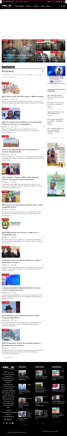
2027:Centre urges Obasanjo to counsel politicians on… (23, 378)
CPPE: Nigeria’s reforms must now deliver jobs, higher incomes (42, 60)
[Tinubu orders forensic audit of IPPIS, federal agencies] (55, 386)
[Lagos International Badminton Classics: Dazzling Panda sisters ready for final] (39, 399)
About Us (26, 1)
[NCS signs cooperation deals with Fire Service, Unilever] (19, 51)
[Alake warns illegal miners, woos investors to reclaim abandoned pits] (11, 141)
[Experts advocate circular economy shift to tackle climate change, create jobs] (57, 45)
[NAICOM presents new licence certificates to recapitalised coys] (11, 224)
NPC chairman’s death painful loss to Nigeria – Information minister (55, 121)
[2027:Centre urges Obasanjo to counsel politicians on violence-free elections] (22, 373)
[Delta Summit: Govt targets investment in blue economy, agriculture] (11, 307)
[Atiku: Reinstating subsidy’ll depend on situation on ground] (55, 373)
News (17, 1)
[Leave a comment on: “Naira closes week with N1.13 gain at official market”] (43, 99)
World (43, 6)
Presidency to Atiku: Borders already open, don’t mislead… (58, 415)
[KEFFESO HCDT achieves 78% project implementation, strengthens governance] (39, 385)
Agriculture (16, 74)
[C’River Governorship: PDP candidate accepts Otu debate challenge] (22, 386)
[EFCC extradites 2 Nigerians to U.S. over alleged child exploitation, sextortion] (55, 398)
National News (19, 6)
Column (4, 77)
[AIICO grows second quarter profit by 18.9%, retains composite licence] (11, 196)
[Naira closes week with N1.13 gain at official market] (11, 88)
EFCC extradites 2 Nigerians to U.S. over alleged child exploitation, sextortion (55, 130)
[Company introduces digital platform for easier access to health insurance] (11, 279)
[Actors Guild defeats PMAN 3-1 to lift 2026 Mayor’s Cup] (39, 412)
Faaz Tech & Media (54, 431)
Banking (30, 74)
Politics (28, 6)
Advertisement (6, 74)
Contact (21, 1)
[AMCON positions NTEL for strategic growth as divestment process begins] (11, 335)
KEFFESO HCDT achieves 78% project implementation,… (40, 390)
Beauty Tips (37, 74)
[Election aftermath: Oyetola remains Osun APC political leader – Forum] (22, 400)
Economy (36, 6)
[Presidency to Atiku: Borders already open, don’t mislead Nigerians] (55, 410)
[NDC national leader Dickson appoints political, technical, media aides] (22, 414)
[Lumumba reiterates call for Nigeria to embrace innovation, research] (11, 252)
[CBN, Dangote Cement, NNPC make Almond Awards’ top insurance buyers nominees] (11, 169)
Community (39, 40)
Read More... (8, 419)
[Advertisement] (33, 22)
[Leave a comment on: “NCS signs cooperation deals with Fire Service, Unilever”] (33, 60)
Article (24, 74)
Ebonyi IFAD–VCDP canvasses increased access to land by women (55, 104)
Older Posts (8, 357)
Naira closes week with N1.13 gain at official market (22, 96)
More (48, 6)
